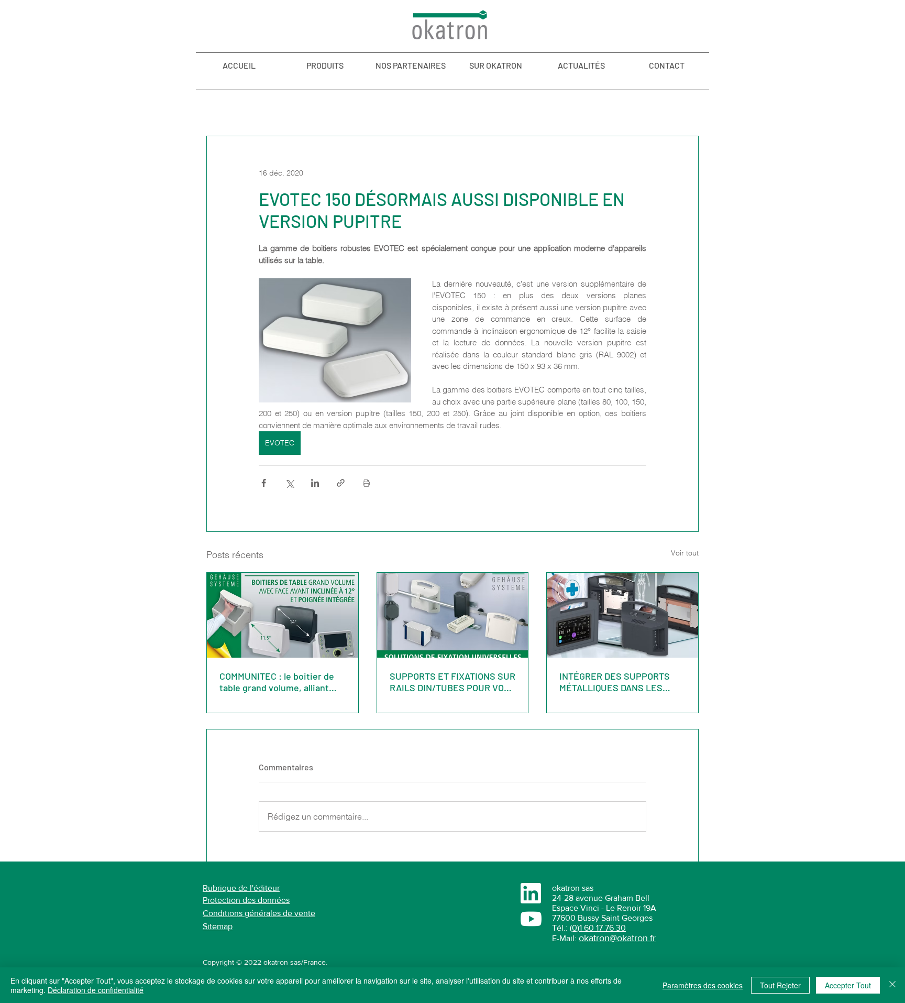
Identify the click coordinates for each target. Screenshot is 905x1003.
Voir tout (685, 553)
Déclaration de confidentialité (96, 990)
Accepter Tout (848, 985)
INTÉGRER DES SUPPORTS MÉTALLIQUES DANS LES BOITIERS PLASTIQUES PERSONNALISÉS (614, 681)
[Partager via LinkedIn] (315, 483)
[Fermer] (892, 985)
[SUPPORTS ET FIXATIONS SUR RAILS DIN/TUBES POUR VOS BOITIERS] (452, 615)
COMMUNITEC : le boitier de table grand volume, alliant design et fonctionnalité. (276, 681)
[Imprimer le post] (366, 483)
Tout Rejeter (780, 985)
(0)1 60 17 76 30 (598, 927)
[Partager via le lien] (341, 483)
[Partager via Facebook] (264, 483)
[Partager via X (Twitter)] (289, 483)
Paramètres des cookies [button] (703, 985)
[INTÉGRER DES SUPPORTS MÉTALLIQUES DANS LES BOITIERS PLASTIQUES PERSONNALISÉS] (622, 615)
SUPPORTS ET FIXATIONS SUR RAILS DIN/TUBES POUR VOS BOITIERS (452, 681)
